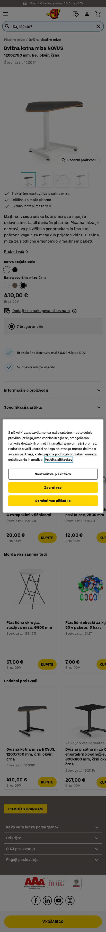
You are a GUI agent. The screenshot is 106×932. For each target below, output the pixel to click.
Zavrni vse (53, 487)
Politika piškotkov (58, 459)
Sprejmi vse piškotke (52, 501)
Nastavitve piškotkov (53, 474)
